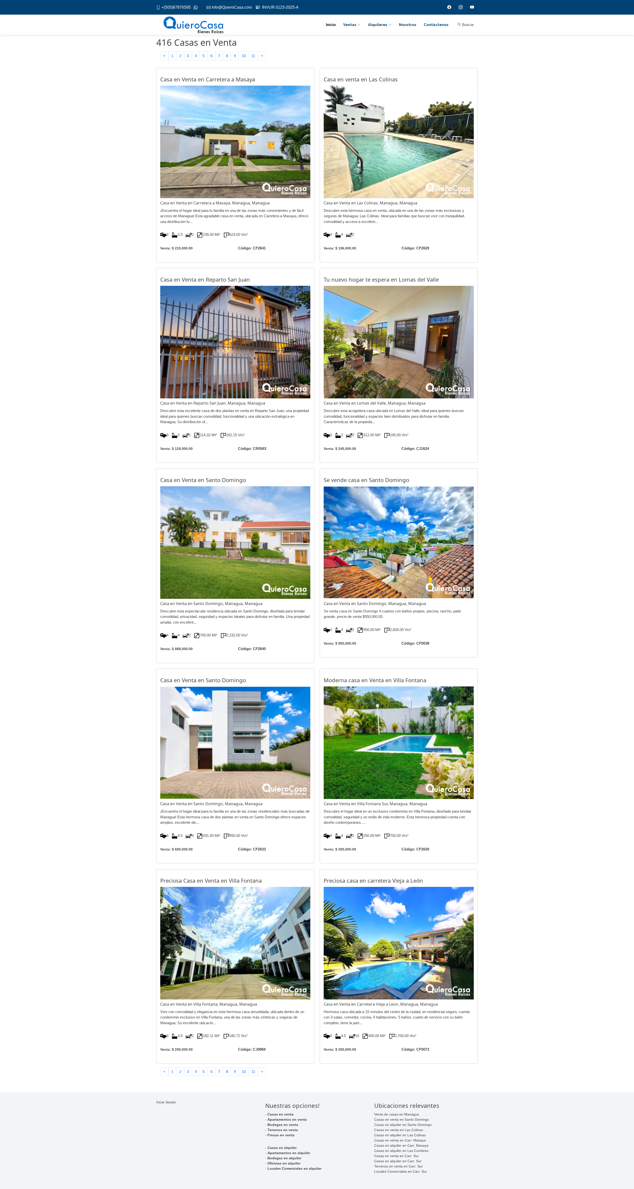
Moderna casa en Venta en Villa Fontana (375, 680)
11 (253, 56)
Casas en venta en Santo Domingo (401, 1119)
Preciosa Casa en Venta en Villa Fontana (211, 880)
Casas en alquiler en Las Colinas (400, 1135)
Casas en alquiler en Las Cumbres (401, 1151)
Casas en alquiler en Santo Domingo (403, 1125)
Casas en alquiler (282, 1148)
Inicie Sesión (166, 1102)
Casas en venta (280, 1114)
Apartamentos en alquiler (288, 1153)
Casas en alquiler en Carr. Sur (398, 1161)
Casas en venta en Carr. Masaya (400, 1140)
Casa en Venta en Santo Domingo (203, 480)
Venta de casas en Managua (396, 1114)
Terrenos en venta (282, 1130)
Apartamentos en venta (287, 1119)
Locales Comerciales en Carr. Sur (400, 1171)
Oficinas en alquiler (283, 1163)
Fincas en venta (280, 1135)
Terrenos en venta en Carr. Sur (398, 1166)
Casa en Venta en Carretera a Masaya (207, 79)
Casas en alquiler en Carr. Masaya (401, 1145)
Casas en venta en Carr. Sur (396, 1156)
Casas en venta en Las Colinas (398, 1130)
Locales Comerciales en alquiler (294, 1168)
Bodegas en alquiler (284, 1158)
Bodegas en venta (282, 1125)
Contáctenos (436, 25)
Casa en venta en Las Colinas (361, 79)
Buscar (467, 25)
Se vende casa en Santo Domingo (366, 480)
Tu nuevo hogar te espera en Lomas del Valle (381, 279)
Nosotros (407, 25)
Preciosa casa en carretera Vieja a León (373, 880)
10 (244, 56)
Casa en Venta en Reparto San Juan (205, 279)
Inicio (331, 25)
